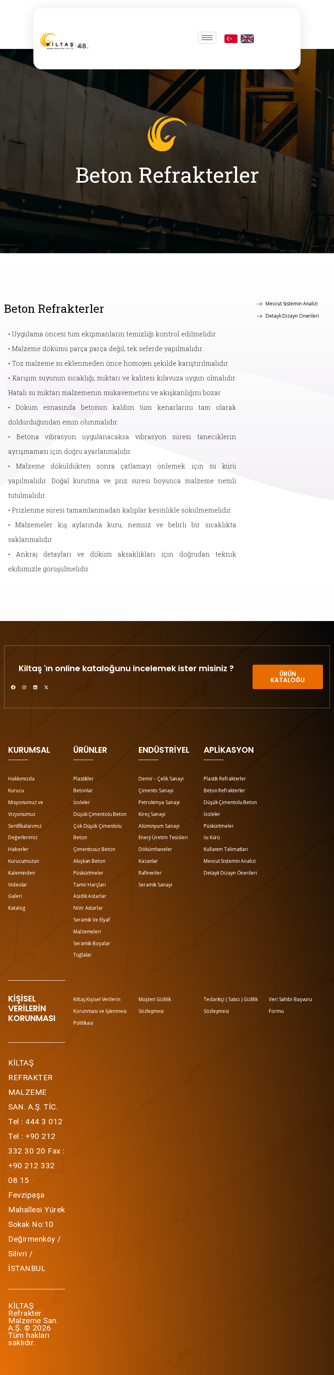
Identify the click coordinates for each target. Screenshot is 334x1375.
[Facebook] (13, 687)
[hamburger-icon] (207, 38)
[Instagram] (24, 687)
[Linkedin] (35, 687)
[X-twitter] (46, 687)
